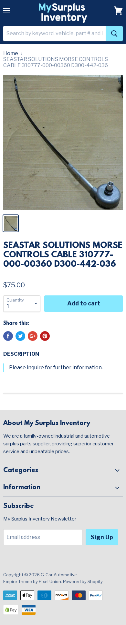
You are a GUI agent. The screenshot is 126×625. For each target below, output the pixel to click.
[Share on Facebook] (8, 336)
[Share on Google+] (32, 336)
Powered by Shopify (83, 581)
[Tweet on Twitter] (20, 336)
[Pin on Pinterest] (45, 336)
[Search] (114, 33)
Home (10, 53)
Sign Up (102, 537)
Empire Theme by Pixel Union (32, 581)
